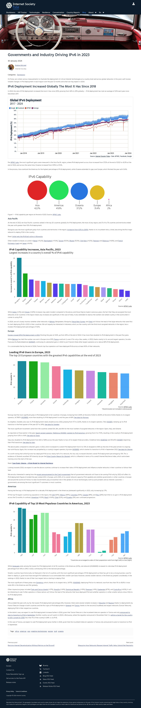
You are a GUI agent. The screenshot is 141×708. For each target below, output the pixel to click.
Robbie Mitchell (20, 65)
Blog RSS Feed (48, 676)
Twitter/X (46, 669)
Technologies (34, 12)
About (91, 12)
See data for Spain (33, 435)
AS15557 (32, 342)
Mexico (62, 495)
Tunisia (77, 605)
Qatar (91, 321)
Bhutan (71, 241)
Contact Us (10, 670)
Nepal (35, 241)
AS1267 (119, 440)
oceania (60, 631)
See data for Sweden (52, 424)
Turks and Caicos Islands (39, 589)
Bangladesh (48, 241)
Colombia (74, 495)
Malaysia (105, 241)
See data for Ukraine (125, 449)
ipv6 (55, 631)
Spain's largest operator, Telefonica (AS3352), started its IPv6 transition (60, 433)
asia (28, 631)
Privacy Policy (10, 691)
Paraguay (89, 589)
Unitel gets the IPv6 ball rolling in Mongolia (27, 236)
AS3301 (109, 422)
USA (53, 495)
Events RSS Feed (48, 683)
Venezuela (15, 566)
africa (17, 631)
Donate (8, 666)
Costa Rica (117, 589)
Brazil (46, 497)
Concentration (58, 12)
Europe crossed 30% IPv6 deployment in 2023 (24, 335)
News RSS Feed (48, 679)
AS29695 (25, 417)
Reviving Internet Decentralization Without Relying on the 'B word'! (31, 645)
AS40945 (76, 582)
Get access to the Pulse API (15, 678)
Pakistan (96, 241)
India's (14, 312)
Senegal (68, 605)
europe (50, 631)
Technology (21, 75)
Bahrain (52, 321)
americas (23, 631)
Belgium (15, 339)
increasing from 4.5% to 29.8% (77, 229)
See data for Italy (29, 442)
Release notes (11, 682)
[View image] (70, 192)
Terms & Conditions (21, 691)
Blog (84, 12)
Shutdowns (10, 12)
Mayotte (102, 603)
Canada (85, 495)
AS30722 (104, 440)
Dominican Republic (73, 589)
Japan (24, 243)
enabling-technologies (39, 631)
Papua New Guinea (78, 321)
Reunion (111, 603)
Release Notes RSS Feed (51, 686)
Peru (97, 495)
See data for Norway (81, 417)
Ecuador (69, 497)
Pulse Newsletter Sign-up (15, 674)
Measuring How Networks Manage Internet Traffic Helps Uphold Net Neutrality (105, 645)
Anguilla (57, 589)
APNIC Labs (15, 162)
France (56, 339)
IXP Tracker (22, 12)
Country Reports (73, 12)
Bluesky (45, 666)
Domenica (39, 582)
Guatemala (101, 589)
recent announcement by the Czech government (53, 474)
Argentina (34, 497)
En (100, 12)
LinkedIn (46, 673)
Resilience (46, 12)
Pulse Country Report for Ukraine (58, 456)
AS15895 (76, 449)
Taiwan (61, 241)
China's (27, 312)
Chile (56, 497)
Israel (17, 243)
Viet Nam (83, 241)
